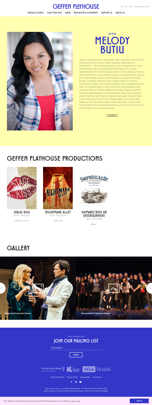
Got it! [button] (139, 401)
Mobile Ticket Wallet (142, 6)
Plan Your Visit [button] (54, 12)
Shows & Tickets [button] (35, 12)
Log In (126, 6)
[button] (122, 7)
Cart (131, 6)
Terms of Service (57, 377)
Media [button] (67, 12)
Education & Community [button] (86, 12)
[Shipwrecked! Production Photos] (114, 288)
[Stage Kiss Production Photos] (38, 288)
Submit (76, 354)
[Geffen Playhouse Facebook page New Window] (71, 382)
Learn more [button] (75, 401)
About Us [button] (120, 12)
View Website (112, 115)
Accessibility (85, 377)
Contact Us (97, 377)
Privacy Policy (72, 377)
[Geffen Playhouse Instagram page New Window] (76, 382)
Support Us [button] (106, 12)
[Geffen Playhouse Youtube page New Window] (80, 382)
